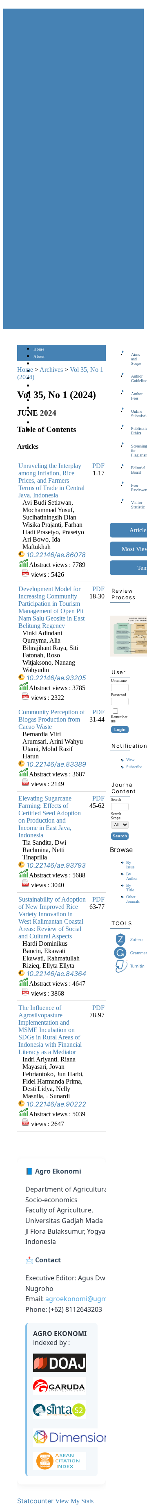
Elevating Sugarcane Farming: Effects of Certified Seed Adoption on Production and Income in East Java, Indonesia (49, 817)
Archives (51, 369)
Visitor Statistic (133, 504)
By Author (132, 876)
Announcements (47, 400)
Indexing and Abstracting (56, 415)
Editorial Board (133, 470)
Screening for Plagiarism (133, 450)
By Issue (130, 864)
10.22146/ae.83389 (56, 764)
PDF (98, 465)
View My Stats (74, 1501)
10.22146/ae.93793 (56, 865)
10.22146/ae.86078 (56, 555)
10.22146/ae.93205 (56, 678)
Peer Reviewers (133, 487)
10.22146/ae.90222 (56, 1104)
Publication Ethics (133, 430)
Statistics (42, 408)
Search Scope (116, 816)
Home (38, 349)
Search (39, 378)
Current (40, 386)
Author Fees (133, 395)
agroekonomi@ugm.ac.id (84, 1298)
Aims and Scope (133, 359)
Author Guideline (133, 378)
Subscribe (134, 767)
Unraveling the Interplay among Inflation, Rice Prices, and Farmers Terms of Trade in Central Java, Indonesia (51, 480)
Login (39, 364)
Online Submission (133, 413)
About (39, 356)
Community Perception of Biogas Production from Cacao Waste (51, 719)
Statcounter (35, 1501)
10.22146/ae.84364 (56, 973)
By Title (130, 887)
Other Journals (133, 899)
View (130, 760)
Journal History (47, 423)
